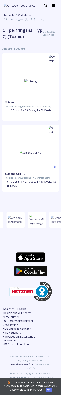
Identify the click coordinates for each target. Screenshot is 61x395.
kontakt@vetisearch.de (22, 364)
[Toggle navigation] (45, 5)
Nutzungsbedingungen (17, 328)
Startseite (8, 15)
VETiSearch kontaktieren (18, 344)
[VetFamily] (15, 220)
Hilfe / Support (12, 332)
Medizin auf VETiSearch (17, 313)
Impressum (9, 340)
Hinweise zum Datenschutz (19, 336)
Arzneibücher (11, 317)
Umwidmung (10, 325)
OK (48, 389)
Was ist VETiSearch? (15, 309)
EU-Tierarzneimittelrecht (18, 321)
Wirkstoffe (24, 15)
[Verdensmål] (36, 220)
